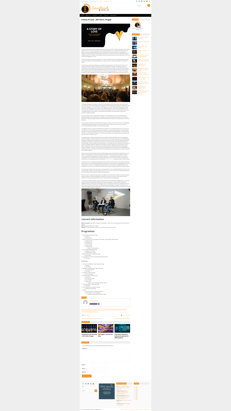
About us (88, 15)
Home (82, 15)
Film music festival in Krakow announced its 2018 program (121, 336)
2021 (136, 392)
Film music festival (101, 309)
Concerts (94, 15)
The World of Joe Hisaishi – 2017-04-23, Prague (89, 335)
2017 (136, 386)
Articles (101, 1)
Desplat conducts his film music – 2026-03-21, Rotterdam (143, 92)
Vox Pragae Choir (94, 311)
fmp (106, 309)
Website (84, 372)
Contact (106, 15)
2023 (136, 395)
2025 (136, 397)
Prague (125, 309)
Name (84, 364)
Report (88, 315)
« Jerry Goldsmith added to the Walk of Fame (91, 318)
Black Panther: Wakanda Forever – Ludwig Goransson (124, 388)
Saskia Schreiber (94, 301)
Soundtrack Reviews (94, 1)
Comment (85, 348)
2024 (136, 396)
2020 (136, 390)
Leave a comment (125, 315)
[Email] (99, 304)
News (111, 1)
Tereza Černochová (86, 311)
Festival (85, 315)
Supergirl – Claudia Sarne (143, 41)
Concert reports (84, 1)
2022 (136, 393)
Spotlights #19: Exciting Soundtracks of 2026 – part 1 (143, 70)
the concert (109, 159)
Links (100, 15)
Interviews (106, 1)
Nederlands (113, 15)
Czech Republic (93, 309)
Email (83, 368)
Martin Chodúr (111, 309)
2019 (136, 389)
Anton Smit (120, 386)
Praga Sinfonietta (119, 309)
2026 (136, 399)
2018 (136, 387)
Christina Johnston (85, 309)
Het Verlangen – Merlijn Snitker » (122, 318)
